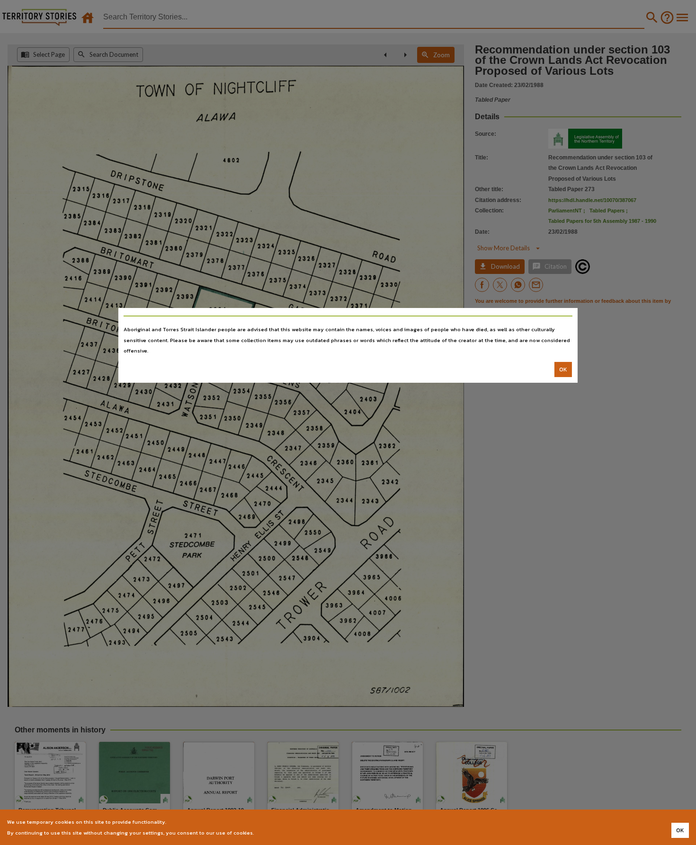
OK (563, 369)
